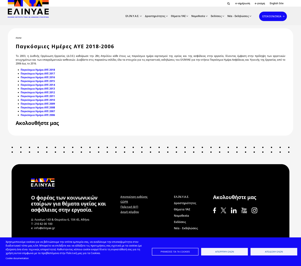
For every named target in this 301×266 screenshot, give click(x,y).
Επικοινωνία (271, 16)
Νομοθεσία (198, 16)
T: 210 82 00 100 (41, 224)
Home (18, 37)
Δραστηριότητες (155, 16)
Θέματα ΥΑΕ (178, 16)
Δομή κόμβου (129, 212)
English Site (277, 3)
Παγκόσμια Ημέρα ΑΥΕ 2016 (38, 77)
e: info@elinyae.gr (43, 228)
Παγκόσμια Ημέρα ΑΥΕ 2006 (38, 115)
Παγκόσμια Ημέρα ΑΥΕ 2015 (38, 81)
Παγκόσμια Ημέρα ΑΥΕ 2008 (38, 107)
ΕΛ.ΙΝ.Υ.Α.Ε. (132, 16)
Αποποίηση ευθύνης (134, 197)
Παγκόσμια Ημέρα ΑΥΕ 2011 (38, 96)
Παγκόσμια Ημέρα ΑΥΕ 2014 (38, 85)
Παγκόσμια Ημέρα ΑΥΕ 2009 (38, 103)
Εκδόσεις (216, 16)
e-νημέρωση (242, 3)
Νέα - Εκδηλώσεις (238, 16)
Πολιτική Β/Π (129, 207)
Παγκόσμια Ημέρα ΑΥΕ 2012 (38, 92)
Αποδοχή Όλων (274, 251)
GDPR (124, 202)
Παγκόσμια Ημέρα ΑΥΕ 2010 (38, 100)
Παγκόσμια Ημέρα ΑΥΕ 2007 (38, 111)
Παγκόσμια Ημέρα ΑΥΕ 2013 (38, 88)
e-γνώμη (260, 3)
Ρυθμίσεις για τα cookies (175, 251)
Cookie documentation (17, 258)
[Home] (29, 9)
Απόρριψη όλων (224, 251)
